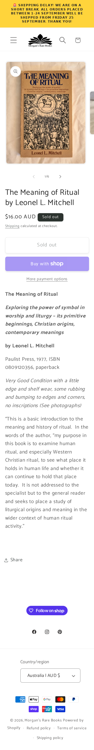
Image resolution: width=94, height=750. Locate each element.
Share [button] (16, 560)
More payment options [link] (47, 279)
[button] (13, 40)
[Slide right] (60, 176)
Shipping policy (50, 738)
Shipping (12, 226)
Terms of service (72, 728)
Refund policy (39, 728)
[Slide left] (33, 176)
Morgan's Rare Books (43, 720)
